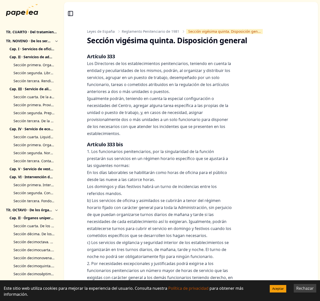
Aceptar (278, 288)
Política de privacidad (188, 288)
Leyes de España (101, 31)
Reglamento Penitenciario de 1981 (150, 31)
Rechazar (305, 288)
